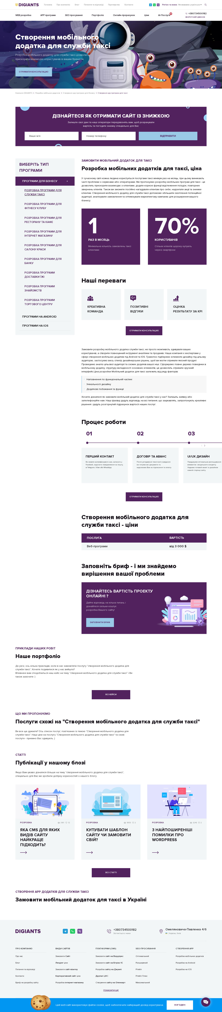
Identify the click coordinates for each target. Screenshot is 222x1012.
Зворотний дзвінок (195, 17)
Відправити (168, 136)
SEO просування (74, 15)
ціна (68, 976)
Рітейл (139, 969)
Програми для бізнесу (39, 181)
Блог (77, 4)
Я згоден (179, 1005)
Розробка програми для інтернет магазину (43, 233)
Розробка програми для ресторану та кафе (43, 220)
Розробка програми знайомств (39, 288)
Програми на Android (39, 316)
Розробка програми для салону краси (43, 247)
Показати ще (111, 990)
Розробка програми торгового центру (39, 302)
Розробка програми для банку (43, 261)
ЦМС (102, 976)
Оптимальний (142, 956)
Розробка (70, 982)
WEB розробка (23, 15)
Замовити (63, 956)
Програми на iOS (35, 325)
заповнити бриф (100, 622)
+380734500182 (124, 930)
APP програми (48, 15)
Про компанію (63, 4)
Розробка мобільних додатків (47, 93)
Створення (110, 982)
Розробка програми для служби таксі (43, 192)
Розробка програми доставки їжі (39, 275)
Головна (48, 4)
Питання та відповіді (94, 4)
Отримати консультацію (33, 72)
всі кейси (111, 694)
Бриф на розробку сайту (27, 982)
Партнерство (114, 4)
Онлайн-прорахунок (124, 15)
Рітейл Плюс (141, 976)
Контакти (129, 4)
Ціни (146, 15)
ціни (62, 963)
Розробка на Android (185, 963)
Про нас (19, 956)
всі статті (111, 872)
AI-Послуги (164, 14)
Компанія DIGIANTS (23, 93)
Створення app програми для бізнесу (79, 93)
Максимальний (143, 982)
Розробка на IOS (183, 969)
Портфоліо (98, 15)
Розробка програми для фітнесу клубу (43, 206)
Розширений (142, 963)
